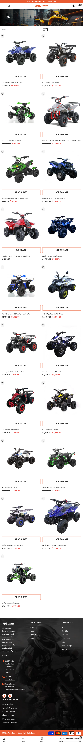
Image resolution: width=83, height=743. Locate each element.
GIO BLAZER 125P (50, 83)
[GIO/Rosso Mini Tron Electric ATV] (21, 169)
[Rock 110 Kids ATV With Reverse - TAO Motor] (21, 226)
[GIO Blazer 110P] (61, 400)
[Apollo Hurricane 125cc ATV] (21, 573)
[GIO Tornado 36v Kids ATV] (21, 400)
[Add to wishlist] (2, 36)
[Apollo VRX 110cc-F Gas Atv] (61, 458)
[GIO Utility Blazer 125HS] (61, 284)
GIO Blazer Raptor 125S (52, 372)
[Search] (9, 6)
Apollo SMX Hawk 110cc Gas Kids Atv (54, 545)
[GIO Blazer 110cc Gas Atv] (21, 53)
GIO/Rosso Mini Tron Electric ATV (15, 198)
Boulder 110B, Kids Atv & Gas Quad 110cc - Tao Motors (61, 140)
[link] (23, 739)
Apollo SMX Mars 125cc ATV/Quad (13, 545)
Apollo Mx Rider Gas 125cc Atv (52, 256)
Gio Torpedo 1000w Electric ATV (14, 372)
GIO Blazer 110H (9, 487)
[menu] (3, 6)
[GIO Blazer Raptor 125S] (61, 342)
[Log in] (74, 6)
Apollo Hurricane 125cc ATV (11, 603)
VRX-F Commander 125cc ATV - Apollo (16, 314)
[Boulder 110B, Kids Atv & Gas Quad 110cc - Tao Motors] (61, 111)
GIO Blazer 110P (50, 430)
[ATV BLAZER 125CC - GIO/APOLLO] (61, 169)
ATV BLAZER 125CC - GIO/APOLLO (53, 198)
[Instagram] (10, 696)
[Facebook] (4, 696)
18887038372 (10, 679)
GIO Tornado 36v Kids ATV (10, 430)
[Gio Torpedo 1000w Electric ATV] (21, 342)
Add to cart (21, 76)
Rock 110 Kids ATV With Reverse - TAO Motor (16, 256)
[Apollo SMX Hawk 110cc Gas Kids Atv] (61, 516)
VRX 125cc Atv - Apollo (11, 140)
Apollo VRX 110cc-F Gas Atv (53, 487)
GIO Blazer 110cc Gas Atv (12, 83)
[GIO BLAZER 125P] (61, 53)
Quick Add (21, 250)
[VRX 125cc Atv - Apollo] (21, 111)
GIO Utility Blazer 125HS (52, 314)
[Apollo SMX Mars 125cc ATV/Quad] (21, 516)
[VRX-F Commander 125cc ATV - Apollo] (21, 284)
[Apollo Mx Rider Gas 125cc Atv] (61, 226)
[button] (44, 29)
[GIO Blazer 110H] (21, 458)
